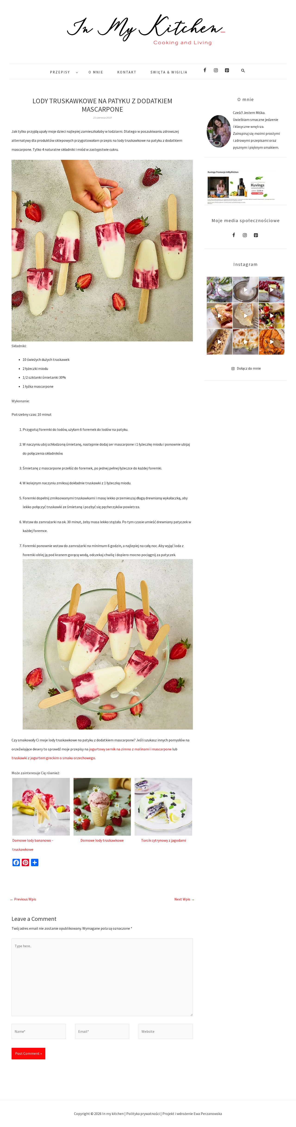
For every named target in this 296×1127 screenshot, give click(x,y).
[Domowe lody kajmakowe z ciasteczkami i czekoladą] (219, 342)
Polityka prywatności (143, 1113)
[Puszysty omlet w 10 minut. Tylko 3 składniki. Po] (246, 316)
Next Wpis (184, 899)
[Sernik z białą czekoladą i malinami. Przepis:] (271, 289)
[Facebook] (204, 70)
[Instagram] (215, 70)
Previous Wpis (23, 899)
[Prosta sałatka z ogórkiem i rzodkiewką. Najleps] (219, 289)
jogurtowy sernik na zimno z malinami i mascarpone (130, 749)
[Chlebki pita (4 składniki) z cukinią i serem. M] (246, 342)
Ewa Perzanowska (208, 1113)
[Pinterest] (226, 70)
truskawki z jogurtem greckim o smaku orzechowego (53, 758)
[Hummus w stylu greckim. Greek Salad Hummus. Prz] (271, 316)
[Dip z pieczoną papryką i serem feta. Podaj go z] (271, 342)
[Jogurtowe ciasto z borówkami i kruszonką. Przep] (246, 289)
